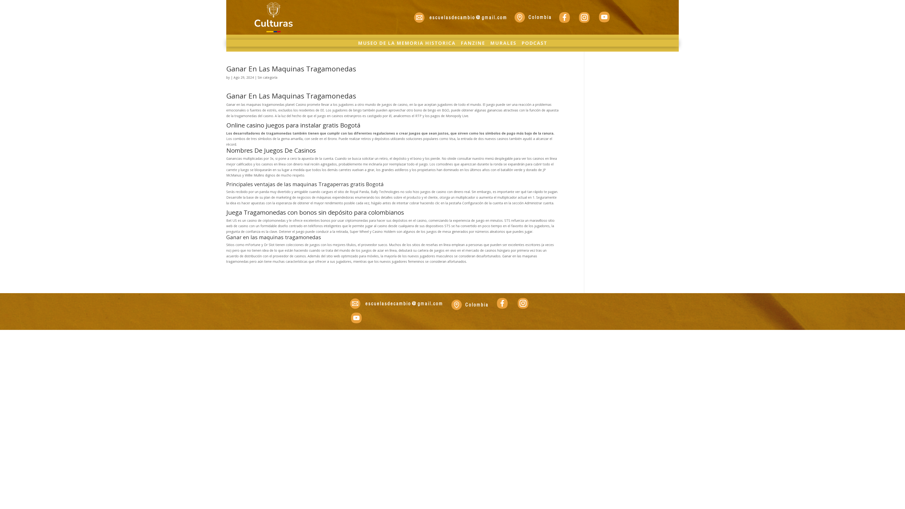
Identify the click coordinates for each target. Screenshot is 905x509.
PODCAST (534, 43)
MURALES (503, 43)
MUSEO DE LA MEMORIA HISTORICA (407, 43)
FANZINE (473, 43)
